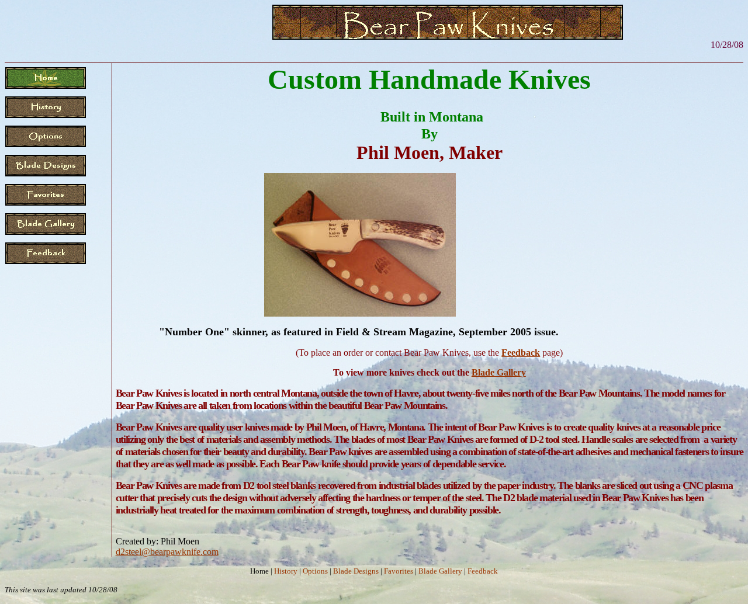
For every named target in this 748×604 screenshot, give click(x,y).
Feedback (520, 352)
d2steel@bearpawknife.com (167, 552)
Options (315, 571)
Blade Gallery (499, 372)
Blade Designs (356, 571)
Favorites (398, 571)
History (285, 571)
